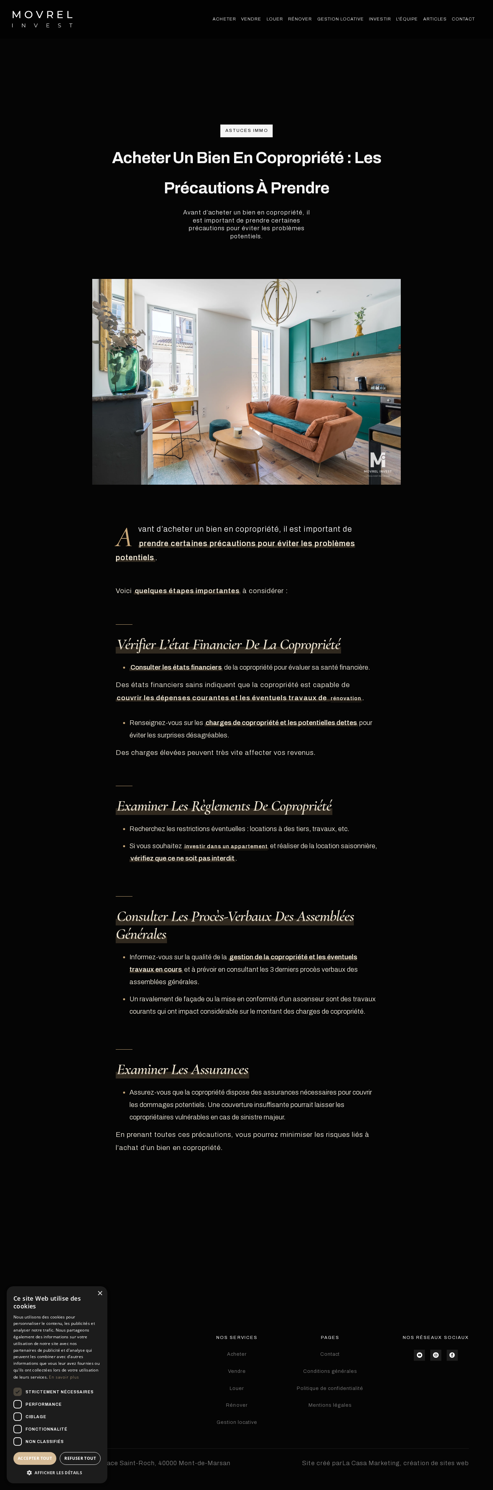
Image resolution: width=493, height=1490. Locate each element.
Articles (435, 19)
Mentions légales (330, 1405)
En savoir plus (64, 1377)
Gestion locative (237, 1422)
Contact (463, 19)
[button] (57, 1473)
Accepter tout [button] (35, 1458)
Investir (380, 19)
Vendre (251, 19)
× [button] (99, 1293)
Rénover (300, 19)
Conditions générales (330, 1371)
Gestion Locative (340, 19)
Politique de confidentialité (330, 1388)
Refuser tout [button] (80, 1458)
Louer (275, 19)
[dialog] (57, 1384)
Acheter (224, 19)
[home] (42, 19)
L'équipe (407, 19)
